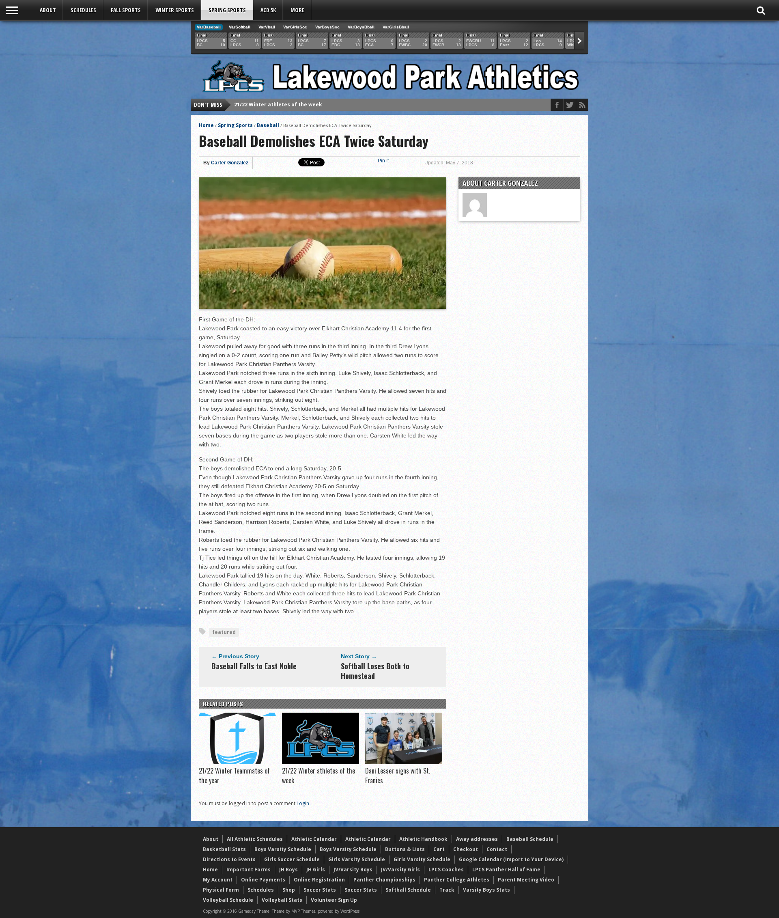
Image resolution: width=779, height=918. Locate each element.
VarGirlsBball (396, 27)
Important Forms (248, 869)
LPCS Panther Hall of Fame (506, 869)
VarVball (266, 27)
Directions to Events (229, 859)
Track (446, 889)
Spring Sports (227, 10)
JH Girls (315, 869)
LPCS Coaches (446, 869)
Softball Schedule (408, 889)
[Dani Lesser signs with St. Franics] (403, 762)
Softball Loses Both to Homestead (375, 671)
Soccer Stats (319, 889)
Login (303, 803)
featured (224, 632)
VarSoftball (239, 27)
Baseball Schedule (529, 839)
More (297, 10)
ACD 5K (268, 10)
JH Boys (288, 869)
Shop (288, 889)
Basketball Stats (224, 849)
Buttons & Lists (405, 849)
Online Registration (319, 879)
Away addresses (477, 839)
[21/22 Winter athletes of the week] (320, 762)
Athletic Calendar (314, 839)
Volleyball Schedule (228, 899)
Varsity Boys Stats (486, 889)
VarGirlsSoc (295, 27)
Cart (439, 849)
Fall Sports (126, 10)
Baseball (268, 125)
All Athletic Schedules (255, 839)
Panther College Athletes (456, 879)
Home (206, 125)
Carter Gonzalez (229, 163)
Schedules (83, 10)
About (48, 10)
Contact (496, 849)
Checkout (465, 849)
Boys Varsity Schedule (282, 849)
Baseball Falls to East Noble (254, 666)
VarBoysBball (361, 27)
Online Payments (263, 879)
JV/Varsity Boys (353, 869)
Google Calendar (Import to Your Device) (511, 859)
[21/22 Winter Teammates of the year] (237, 762)
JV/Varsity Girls (400, 869)
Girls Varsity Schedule (356, 859)
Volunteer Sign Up (334, 899)
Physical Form (221, 889)
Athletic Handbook (423, 839)
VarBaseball (209, 27)
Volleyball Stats (282, 899)
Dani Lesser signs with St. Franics (277, 104)
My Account (217, 879)
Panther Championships (384, 879)
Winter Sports (174, 10)
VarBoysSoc (327, 27)
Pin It (383, 161)
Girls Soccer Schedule (292, 859)
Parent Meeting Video (526, 879)
